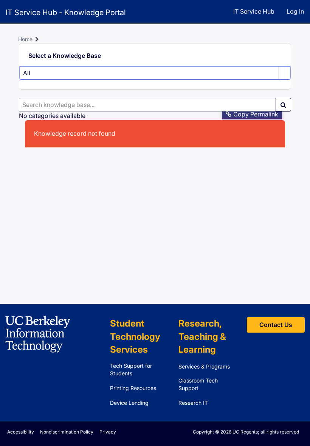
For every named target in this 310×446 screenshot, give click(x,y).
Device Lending (129, 403)
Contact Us (275, 324)
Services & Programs (204, 366)
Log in (295, 11)
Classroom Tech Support (198, 384)
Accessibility (20, 432)
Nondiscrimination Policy (66, 432)
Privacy (107, 432)
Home (25, 39)
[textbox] (147, 105)
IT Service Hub (253, 11)
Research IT (193, 403)
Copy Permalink (255, 114)
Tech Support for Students (131, 369)
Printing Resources (133, 388)
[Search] (283, 105)
